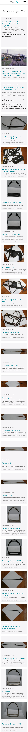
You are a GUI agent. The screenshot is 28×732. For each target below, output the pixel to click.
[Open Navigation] (24, 2)
